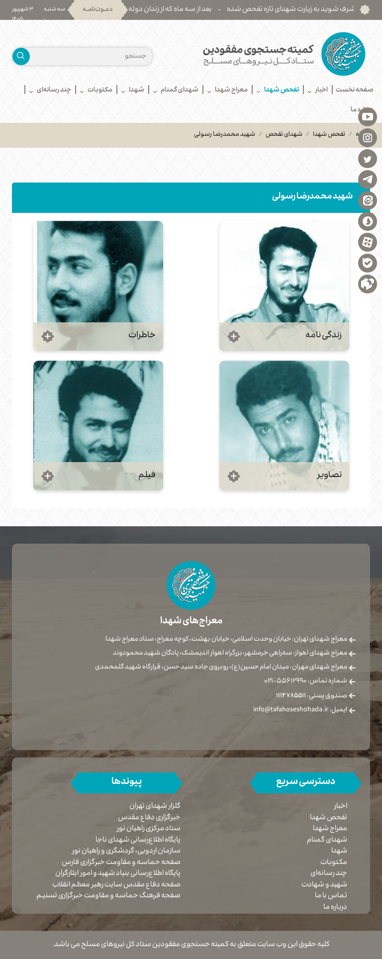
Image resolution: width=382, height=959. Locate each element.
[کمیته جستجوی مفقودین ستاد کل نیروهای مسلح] (284, 54)
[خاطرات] (98, 286)
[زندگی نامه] (284, 286)
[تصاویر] (284, 425)
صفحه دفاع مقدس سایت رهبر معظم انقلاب (116, 885)
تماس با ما (331, 896)
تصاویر (329, 476)
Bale (367, 262)
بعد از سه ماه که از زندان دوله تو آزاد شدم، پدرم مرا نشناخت (159, 10)
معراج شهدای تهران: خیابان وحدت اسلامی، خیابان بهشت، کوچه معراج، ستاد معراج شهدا (226, 639)
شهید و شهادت (324, 885)
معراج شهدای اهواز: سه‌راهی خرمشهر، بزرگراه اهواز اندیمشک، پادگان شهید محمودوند (230, 653)
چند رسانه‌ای (328, 874)
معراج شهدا (330, 829)
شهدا (339, 852)
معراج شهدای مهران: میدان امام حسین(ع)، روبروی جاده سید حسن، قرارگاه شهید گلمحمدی (221, 667)
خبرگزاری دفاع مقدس (149, 818)
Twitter (367, 158)
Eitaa (367, 200)
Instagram (367, 137)
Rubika (367, 283)
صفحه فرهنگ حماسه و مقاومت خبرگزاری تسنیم (108, 896)
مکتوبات (333, 863)
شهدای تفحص (284, 135)
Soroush (367, 220)
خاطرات (142, 336)
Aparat (367, 241)
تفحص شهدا (329, 135)
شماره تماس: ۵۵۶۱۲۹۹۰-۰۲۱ (305, 681)
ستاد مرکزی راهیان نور (149, 829)
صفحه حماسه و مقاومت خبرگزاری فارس (121, 863)
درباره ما (335, 908)
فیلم (147, 476)
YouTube (367, 116)
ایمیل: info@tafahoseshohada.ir (300, 710)
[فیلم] (98, 425)
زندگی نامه (323, 336)
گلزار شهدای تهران (155, 807)
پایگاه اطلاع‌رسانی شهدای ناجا (138, 841)
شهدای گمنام (327, 841)
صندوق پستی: (311, 696)
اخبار (340, 807)
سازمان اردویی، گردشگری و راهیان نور (126, 852)
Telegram (367, 179)
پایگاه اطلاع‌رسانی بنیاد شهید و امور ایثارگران (118, 874)
